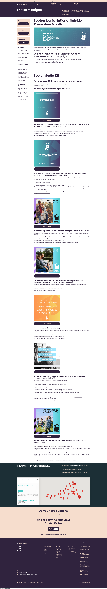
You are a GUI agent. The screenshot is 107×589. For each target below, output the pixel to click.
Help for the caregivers (84, 549)
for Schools (58, 551)
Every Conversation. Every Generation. (85, 547)
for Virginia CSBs (59, 555)
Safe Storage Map (75, 4)
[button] (31, 4)
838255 (55, 398)
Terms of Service (40, 582)
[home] (22, 4)
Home (45, 545)
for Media (58, 552)
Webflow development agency (53, 586)
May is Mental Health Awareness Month (84, 559)
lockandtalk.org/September (52, 133)
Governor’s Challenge (72, 546)
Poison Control (71, 551)
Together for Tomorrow (84, 573)
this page (81, 131)
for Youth (58, 545)
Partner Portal (85, 4)
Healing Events (71, 549)
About (64, 4)
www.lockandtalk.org (40, 288)
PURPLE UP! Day (83, 564)
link (71, 284)
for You (57, 548)
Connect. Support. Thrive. (85, 545)
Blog (60, 4)
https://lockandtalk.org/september (42, 193)
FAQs (57, 557)
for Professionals (59, 554)
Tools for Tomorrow (84, 574)
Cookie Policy (26, 582)
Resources (31, 4)
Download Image (47, 120)
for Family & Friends (60, 549)
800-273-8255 (43, 185)
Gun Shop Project (71, 548)
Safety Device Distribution (73, 552)
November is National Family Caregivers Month (85, 562)
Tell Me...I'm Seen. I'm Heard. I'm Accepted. (84, 571)
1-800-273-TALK (78, 397)
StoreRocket (30, 504)
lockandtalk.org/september (42, 240)
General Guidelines (59, 546)
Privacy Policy (33, 582)
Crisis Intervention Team (73, 545)
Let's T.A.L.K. (82, 550)
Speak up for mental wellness (84, 568)
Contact (68, 4)
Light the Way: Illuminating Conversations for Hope (84, 553)
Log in (45, 553)
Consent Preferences (5, 588)
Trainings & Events (53, 4)
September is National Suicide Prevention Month (85, 566)
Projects (37, 4)
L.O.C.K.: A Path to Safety (84, 556)
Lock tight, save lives (84, 557)
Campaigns (44, 4)
